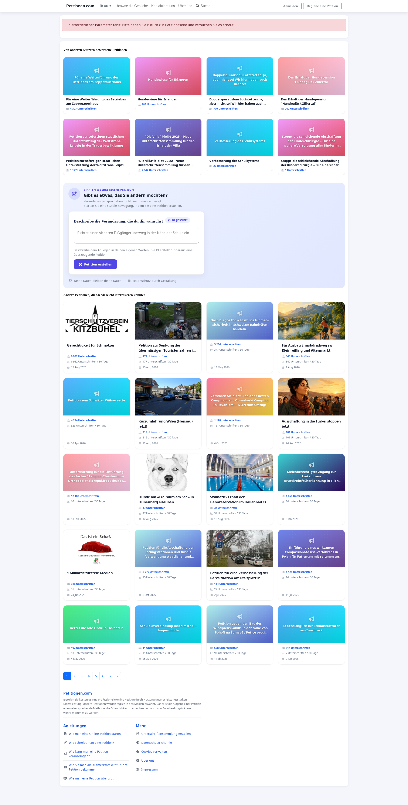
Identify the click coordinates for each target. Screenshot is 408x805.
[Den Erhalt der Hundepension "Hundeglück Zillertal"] (311, 85)
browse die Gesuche (132, 6)
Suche (205, 6)
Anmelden (290, 6)
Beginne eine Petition (322, 6)
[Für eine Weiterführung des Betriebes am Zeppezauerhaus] (96, 85)
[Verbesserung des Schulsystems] (240, 145)
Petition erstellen (98, 264)
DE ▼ (108, 5)
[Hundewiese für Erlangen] (168, 83)
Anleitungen (74, 725)
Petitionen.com (80, 6)
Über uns (185, 6)
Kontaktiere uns (163, 6)
